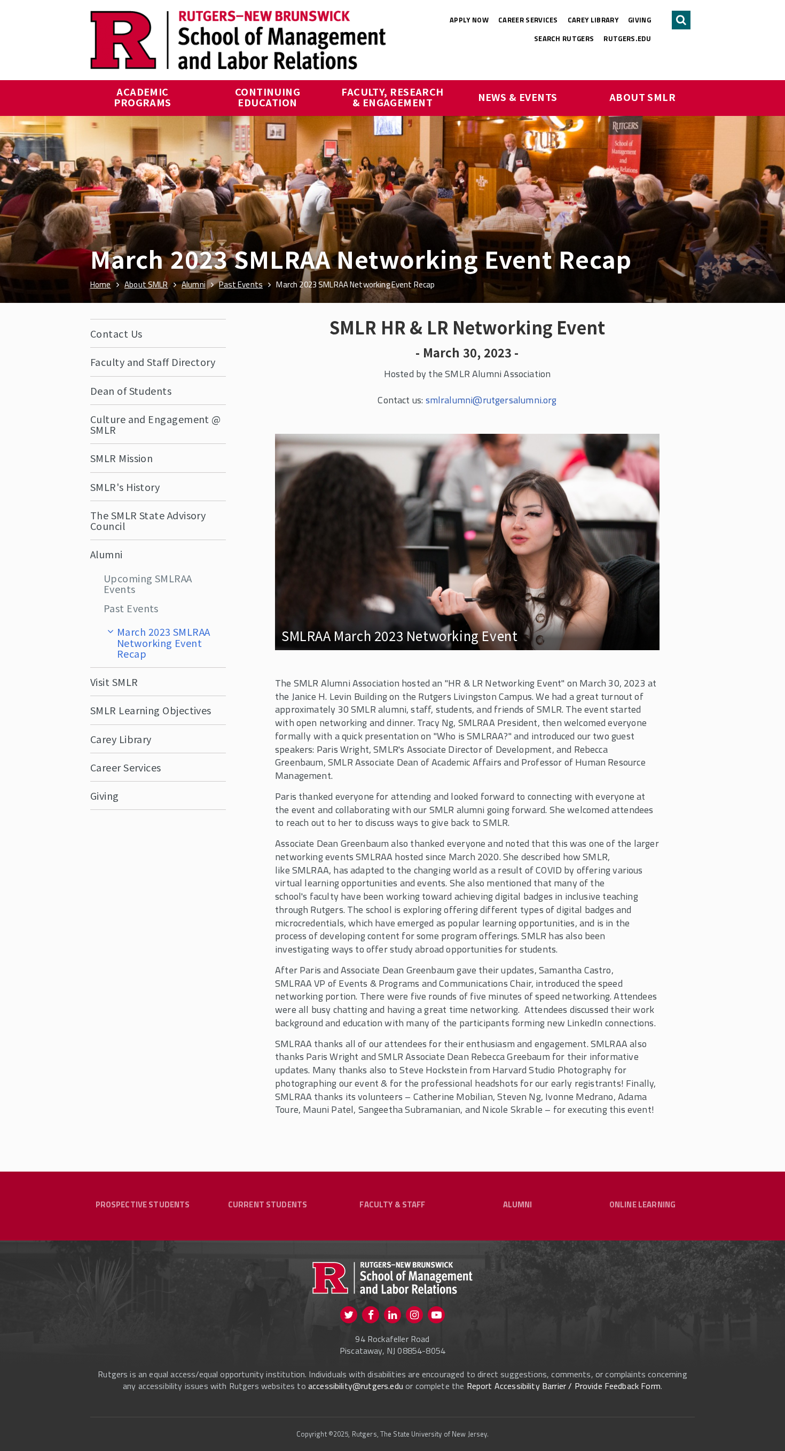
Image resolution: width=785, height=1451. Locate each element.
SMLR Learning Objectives (150, 710)
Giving (639, 19)
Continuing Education (269, 96)
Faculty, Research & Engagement (393, 96)
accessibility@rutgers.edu (355, 1385)
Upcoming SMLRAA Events (148, 583)
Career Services (528, 19)
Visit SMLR (114, 682)
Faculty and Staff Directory (152, 362)
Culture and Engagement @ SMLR (155, 424)
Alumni (106, 554)
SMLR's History (125, 487)
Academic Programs (142, 96)
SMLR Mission (121, 458)
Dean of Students (130, 390)
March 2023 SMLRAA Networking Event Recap (163, 642)
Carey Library (593, 19)
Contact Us (116, 333)
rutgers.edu (627, 38)
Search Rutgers (564, 38)
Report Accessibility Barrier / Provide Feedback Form (564, 1385)
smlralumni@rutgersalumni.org (491, 400)
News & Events (518, 97)
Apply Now (469, 19)
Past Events (131, 608)
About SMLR (642, 97)
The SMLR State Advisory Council (148, 520)
